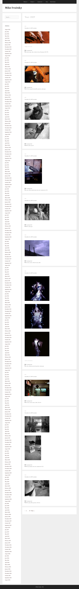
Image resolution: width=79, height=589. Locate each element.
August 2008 (7, 501)
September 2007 (8, 525)
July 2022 (7, 136)
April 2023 (7, 117)
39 (30, 511)
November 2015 (8, 311)
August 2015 (7, 317)
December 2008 (8, 492)
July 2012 (7, 398)
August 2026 (7, 29)
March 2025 (7, 66)
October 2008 (8, 497)
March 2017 (7, 276)
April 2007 (7, 536)
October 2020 (8, 182)
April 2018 (7, 248)
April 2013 (7, 379)
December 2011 (8, 414)
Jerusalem (30, 466)
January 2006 (7, 569)
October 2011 (7, 418)
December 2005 (8, 571)
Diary (47, 1)
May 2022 (7, 141)
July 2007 (7, 529)
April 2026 (7, 38)
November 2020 (8, 180)
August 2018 (7, 239)
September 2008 (8, 499)
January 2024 (7, 97)
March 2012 (7, 407)
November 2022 (8, 128)
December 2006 (8, 545)
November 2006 (8, 547)
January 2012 (7, 411)
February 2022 (8, 147)
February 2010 (8, 462)
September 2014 (8, 342)
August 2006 (7, 553)
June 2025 (7, 60)
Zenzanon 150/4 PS (44, 52)
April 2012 (7, 405)
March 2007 (7, 538)
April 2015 (7, 326)
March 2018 (7, 250)
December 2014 (8, 335)
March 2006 (7, 564)
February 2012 (8, 409)
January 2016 (7, 307)
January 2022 (7, 149)
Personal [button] (32, 1)
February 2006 (8, 567)
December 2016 (8, 283)
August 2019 (7, 213)
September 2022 (8, 132)
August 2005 (7, 580)
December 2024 (8, 73)
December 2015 (8, 309)
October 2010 (7, 444)
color (33, 52)
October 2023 (7, 103)
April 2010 (7, 457)
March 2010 (7, 459)
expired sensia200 (33, 89)
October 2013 (7, 366)
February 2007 (8, 540)
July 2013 (7, 372)
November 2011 (8, 416)
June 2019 (7, 217)
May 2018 (7, 245)
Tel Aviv (39, 402)
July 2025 (7, 58)
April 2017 (7, 274)
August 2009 (7, 475)
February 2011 (8, 435)
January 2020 (7, 202)
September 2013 (8, 368)
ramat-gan (43, 89)
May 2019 (7, 219)
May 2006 (7, 560)
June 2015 (7, 322)
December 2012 (8, 387)
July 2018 (7, 241)
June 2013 (7, 374)
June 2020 (7, 191)
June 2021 (7, 165)
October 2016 (7, 287)
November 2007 (8, 521)
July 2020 (7, 189)
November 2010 (8, 442)
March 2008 (7, 512)
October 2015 (7, 313)
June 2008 (7, 505)
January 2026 (7, 44)
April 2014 (7, 352)
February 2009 (8, 488)
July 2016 (7, 293)
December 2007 (8, 518)
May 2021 (7, 167)
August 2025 (7, 55)
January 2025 (7, 71)
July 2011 (7, 425)
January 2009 (7, 490)
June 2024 (7, 86)
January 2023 (7, 123)
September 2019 (8, 210)
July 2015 (7, 320)
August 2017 (7, 265)
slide (39, 262)
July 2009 (7, 477)
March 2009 (7, 486)
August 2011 (7, 422)
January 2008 (7, 516)
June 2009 (7, 479)
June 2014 (7, 348)
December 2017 (8, 256)
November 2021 (8, 154)
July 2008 (7, 503)
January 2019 (7, 228)
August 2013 (7, 370)
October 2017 (7, 261)
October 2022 (7, 130)
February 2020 (8, 200)
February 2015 (8, 331)
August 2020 (7, 186)
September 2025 (8, 53)
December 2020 (8, 178)
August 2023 (7, 108)
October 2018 (7, 235)
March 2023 (7, 119)
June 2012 (7, 401)
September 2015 (8, 315)
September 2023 (8, 106)
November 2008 (8, 494)
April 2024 (7, 90)
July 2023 (7, 110)
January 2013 (7, 385)
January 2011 (7, 438)
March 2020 (7, 197)
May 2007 (7, 534)
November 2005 (8, 573)
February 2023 (8, 121)
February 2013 (8, 383)
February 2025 (8, 69)
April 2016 (7, 300)
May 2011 (7, 429)
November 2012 (8, 390)
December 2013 (8, 361)
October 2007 (8, 523)
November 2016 (8, 285)
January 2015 (7, 333)
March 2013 (7, 381)
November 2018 (8, 232)
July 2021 (7, 162)
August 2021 (7, 160)
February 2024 (8, 95)
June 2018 (7, 243)
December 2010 (8, 440)
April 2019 (7, 221)
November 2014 (8, 337)
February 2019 (8, 226)
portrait (39, 89)
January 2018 (7, 254)
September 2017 (8, 263)
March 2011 (7, 433)
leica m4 (38, 190)
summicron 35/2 (44, 190)
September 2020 (8, 184)
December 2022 (8, 125)
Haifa (30, 190)
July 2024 (7, 84)
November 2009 (8, 468)
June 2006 (7, 558)
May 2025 (7, 62)
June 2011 (7, 427)
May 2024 (7, 88)
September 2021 (8, 158)
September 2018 (8, 237)
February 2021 (8, 173)
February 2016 (8, 304)
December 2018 (8, 230)
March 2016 (7, 302)
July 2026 (7, 31)
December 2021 (8, 151)
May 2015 (7, 324)
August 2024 (7, 82)
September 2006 (8, 551)
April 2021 (7, 169)
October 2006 (8, 549)
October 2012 (7, 392)
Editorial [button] (25, 1)
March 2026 (7, 40)
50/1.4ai (27, 89)
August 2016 (7, 291)
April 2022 (7, 143)
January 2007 (7, 543)
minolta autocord (32, 366)
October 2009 (8, 470)
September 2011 (8, 420)
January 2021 (7, 176)
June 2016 (7, 296)
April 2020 (7, 195)
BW (27, 145)
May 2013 (7, 376)
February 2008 (8, 514)
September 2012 (8, 394)
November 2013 (8, 363)
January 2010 (7, 464)
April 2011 (7, 431)
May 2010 (7, 455)
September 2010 (8, 446)
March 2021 (7, 171)
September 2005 (8, 577)
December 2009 (8, 466)
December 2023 (8, 99)
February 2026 (8, 42)
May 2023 (7, 114)
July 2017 (7, 267)
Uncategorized (29, 50)
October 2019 (7, 208)
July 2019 (7, 215)
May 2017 (7, 272)
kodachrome (33, 190)
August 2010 (7, 449)
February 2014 (8, 357)
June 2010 (7, 453)
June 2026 (7, 34)
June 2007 (7, 532)
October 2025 (7, 51)
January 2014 (7, 359)
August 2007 (7, 527)
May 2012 (7, 403)
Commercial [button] (39, 1)
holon (29, 145)
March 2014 (7, 355)
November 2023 (8, 101)
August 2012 (7, 396)
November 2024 (8, 75)
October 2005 (8, 575)
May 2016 (7, 298)
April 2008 (7, 510)
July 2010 (7, 451)
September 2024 (8, 79)
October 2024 (7, 77)
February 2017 (8, 278)
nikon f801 (30, 502)
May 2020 (7, 193)
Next (33, 511)
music (33, 402)
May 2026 (7, 36)
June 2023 (7, 112)
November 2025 (8, 49)
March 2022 (7, 145)
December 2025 (8, 47)
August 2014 (7, 344)
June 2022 (7, 138)
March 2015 (7, 328)
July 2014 (7, 346)
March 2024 (7, 93)
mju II (32, 145)
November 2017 (8, 259)
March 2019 (7, 224)
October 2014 (7, 339)
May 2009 (7, 481)
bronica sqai (28, 52)
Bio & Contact (52, 1)
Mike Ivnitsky (13, 8)
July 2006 (7, 556)
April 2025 (7, 64)
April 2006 (7, 562)
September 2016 (8, 289)
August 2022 (7, 134)
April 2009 (7, 484)
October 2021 (7, 156)
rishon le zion (37, 52)
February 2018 (8, 252)
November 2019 (8, 206)
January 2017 (7, 280)
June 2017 (7, 269)
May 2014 (7, 350)
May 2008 (7, 508)
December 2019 (8, 204)
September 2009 (8, 473)
